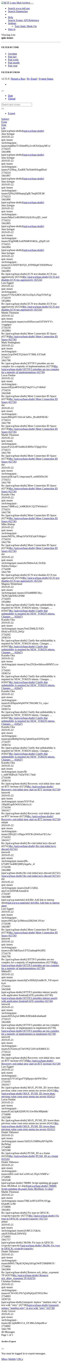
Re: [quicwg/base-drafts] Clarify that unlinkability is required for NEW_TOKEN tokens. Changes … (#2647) (28, 613)
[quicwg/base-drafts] (33, 130)
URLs (20, 1359)
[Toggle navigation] (32, 3)
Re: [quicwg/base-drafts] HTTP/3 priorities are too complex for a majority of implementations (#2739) (30, 369)
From (4, 122)
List (3, 127)
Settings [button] (12, 23)
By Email (32, 78)
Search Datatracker (18, 11)
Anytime (12, 53)
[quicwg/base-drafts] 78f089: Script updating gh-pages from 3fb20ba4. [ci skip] (29, 1187)
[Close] (2, 1348)
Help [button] (10, 17)
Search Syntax (15, 20)
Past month (14, 62)
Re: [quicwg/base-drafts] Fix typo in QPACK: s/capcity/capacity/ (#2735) (30, 1217)
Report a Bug (18, 78)
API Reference (31, 20)
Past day (12, 56)
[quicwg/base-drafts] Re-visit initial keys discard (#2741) (30, 876)
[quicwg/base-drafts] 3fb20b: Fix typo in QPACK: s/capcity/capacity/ (30, 1247)
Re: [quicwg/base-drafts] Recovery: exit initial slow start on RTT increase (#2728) (31, 788)
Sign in (11, 29)
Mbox (4, 1359)
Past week (13, 59)
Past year (12, 65)
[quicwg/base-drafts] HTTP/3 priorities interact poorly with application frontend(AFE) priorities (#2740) (29, 1000)
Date (10, 95)
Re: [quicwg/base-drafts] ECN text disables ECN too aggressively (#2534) (30, 278)
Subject (5, 119)
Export (11, 113)
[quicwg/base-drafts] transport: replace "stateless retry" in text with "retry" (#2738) (30, 1307)
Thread (11, 98)
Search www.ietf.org (19, 8)
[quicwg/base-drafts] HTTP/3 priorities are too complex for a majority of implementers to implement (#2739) (30, 1032)
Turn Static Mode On (26, 26)
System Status (46, 78)
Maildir (12, 1359)
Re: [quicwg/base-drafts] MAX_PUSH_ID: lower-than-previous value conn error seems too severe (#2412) (30, 1093)
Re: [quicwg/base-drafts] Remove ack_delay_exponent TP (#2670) (24, 1277)
